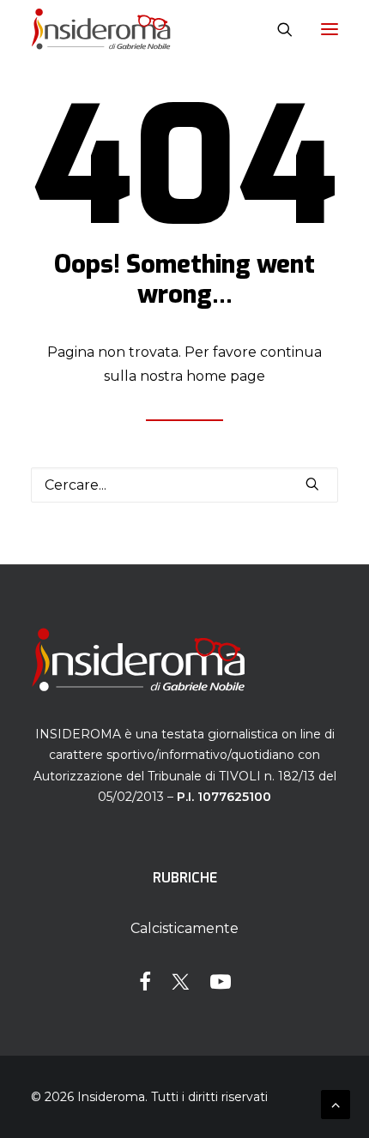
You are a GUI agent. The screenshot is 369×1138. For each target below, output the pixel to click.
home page (225, 376)
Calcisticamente (184, 928)
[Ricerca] (277, 29)
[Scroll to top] (335, 1103)
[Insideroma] (101, 29)
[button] (329, 29)
